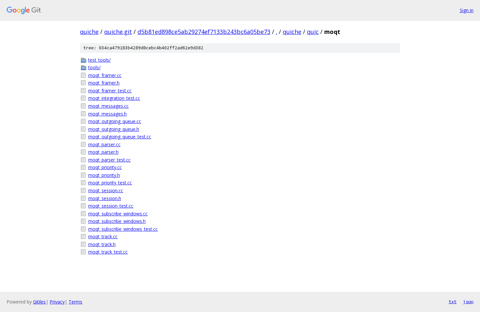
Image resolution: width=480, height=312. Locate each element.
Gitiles (39, 302)
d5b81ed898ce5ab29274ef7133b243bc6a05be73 (203, 32)
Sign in (466, 10)
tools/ (94, 67)
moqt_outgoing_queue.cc (114, 121)
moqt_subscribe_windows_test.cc (123, 229)
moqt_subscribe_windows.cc (118, 214)
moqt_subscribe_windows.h (117, 221)
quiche (89, 32)
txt (452, 301)
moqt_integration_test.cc (114, 98)
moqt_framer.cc (104, 75)
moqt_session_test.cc (110, 206)
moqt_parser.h (103, 152)
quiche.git (118, 32)
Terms (75, 302)
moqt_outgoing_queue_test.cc (119, 136)
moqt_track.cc (103, 236)
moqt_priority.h (104, 175)
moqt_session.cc (105, 190)
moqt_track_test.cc (108, 252)
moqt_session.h (104, 198)
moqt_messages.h (107, 114)
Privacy (57, 302)
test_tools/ (99, 60)
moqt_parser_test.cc (109, 160)
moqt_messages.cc (108, 106)
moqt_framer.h (104, 83)
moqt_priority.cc (105, 167)
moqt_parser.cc (104, 144)
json (468, 301)
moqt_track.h (102, 244)
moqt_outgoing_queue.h (113, 129)
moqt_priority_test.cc (110, 182)
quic (313, 32)
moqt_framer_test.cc (110, 90)
